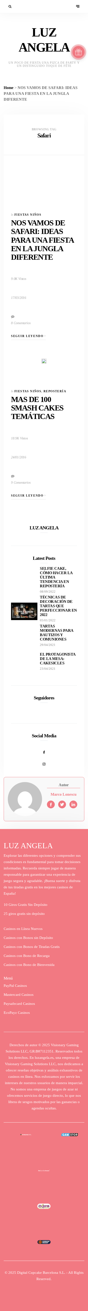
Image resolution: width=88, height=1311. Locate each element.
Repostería (55, 391)
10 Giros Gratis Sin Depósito (25, 905)
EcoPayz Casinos (17, 1013)
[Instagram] (44, 761)
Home (8, 88)
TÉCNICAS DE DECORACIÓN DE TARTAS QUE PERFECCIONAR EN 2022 (58, 606)
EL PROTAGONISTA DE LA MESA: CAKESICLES (58, 658)
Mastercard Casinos (18, 995)
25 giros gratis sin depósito (24, 914)
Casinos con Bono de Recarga (27, 956)
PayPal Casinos (15, 986)
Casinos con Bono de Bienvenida (29, 965)
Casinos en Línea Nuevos (23, 929)
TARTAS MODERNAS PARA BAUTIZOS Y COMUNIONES (56, 632)
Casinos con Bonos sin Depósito (28, 938)
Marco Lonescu (64, 794)
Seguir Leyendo (27, 336)
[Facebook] (44, 750)
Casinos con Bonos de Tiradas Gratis (32, 947)
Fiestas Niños (27, 214)
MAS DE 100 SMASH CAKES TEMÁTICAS (37, 408)
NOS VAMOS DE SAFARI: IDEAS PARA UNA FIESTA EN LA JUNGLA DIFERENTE (42, 239)
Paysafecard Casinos (19, 1004)
